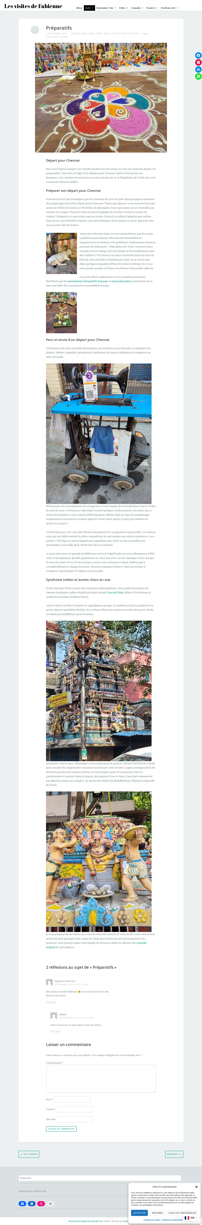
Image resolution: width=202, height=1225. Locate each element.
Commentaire (54, 1062)
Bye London (30, 1154)
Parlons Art (168, 8)
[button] (196, 1186)
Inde (85, 33)
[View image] (61, 253)
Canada (136, 8)
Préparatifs (59, 28)
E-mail (50, 1109)
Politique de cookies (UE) (32, 1191)
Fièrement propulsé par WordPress (85, 1221)
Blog (79, 8)
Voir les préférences (182, 1212)
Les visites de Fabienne (33, 6)
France (150, 8)
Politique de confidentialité (173, 1220)
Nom (49, 1099)
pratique (52, 36)
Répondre (51, 1002)
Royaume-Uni (105, 8)
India (91, 33)
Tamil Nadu (103, 33)
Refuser (157, 1212)
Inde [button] (88, 8)
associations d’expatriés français (87, 281)
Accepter (139, 1212)
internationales (121, 281)
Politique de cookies (152, 1220)
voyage (63, 36)
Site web (50, 1119)
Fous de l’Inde (115, 592)
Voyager (133, 33)
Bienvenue (172, 1154)
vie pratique (119, 33)
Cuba (122, 8)
